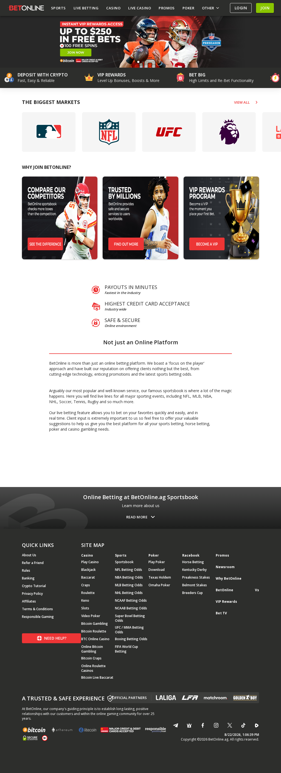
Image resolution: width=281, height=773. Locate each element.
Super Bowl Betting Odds (130, 618)
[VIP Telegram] (189, 725)
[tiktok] (243, 725)
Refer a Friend (33, 562)
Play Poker (156, 562)
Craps (85, 585)
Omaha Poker (159, 585)
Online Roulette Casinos (93, 668)
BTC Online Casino (95, 639)
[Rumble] (256, 725)
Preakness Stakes (196, 577)
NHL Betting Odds (129, 592)
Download (156, 569)
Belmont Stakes (194, 585)
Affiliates (29, 601)
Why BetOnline (228, 578)
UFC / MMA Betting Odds (129, 629)
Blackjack (88, 569)
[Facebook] (202, 725)
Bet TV (221, 613)
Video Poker (90, 616)
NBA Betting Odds (129, 577)
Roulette (88, 592)
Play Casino (90, 562)
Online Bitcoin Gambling (92, 649)
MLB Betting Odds (129, 585)
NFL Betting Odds (128, 569)
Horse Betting (193, 562)
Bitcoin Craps (91, 658)
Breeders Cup (192, 592)
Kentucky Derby (194, 569)
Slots (85, 608)
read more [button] (136, 517)
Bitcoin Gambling (94, 623)
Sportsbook (124, 562)
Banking (28, 578)
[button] (138, 62)
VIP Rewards (226, 601)
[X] (229, 725)
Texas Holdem (159, 577)
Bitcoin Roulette (93, 631)
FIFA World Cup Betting (126, 649)
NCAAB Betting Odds (131, 608)
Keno (85, 600)
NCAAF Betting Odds (131, 600)
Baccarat (88, 577)
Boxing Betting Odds (131, 639)
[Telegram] (175, 725)
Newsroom (225, 567)
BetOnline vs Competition (237, 592)
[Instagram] (216, 725)
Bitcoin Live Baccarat (97, 677)
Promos (222, 555)
